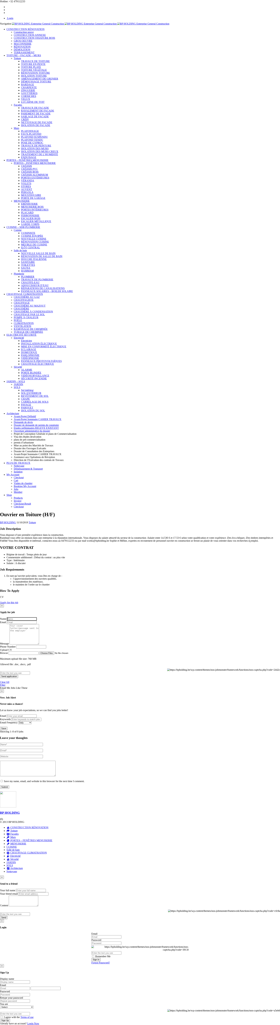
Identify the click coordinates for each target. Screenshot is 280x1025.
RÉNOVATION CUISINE (35, 241)
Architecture (12, 413)
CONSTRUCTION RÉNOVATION (25, 29)
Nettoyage (19, 465)
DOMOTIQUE (29, 352)
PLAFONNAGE (30, 131)
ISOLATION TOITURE (34, 75)
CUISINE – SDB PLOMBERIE (23, 227)
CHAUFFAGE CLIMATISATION (24, 294)
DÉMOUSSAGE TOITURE (36, 81)
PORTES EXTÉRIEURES (35, 177)
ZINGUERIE (28, 90)
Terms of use (27, 1017)
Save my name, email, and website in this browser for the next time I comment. (44, 781)
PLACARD (27, 212)
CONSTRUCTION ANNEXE (30, 35)
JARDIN (18, 384)
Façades (18, 105)
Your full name (7, 890)
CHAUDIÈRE (21, 308)
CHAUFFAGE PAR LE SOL (29, 314)
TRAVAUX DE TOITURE (35, 61)
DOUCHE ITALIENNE (34, 259)
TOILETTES (28, 265)
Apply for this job (9, 602)
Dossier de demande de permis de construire (36, 425)
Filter (2, 685)
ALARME (26, 369)
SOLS (17, 387)
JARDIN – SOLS (15, 381)
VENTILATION (22, 326)
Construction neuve (24, 32)
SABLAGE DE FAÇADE (35, 116)
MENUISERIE (22, 201)
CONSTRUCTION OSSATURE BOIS (34, 38)
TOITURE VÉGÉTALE (34, 70)
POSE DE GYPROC (32, 142)
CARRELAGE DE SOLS (34, 401)
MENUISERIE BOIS (32, 206)
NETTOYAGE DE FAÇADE (36, 122)
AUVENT (26, 189)
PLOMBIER (27, 276)
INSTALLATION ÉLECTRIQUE (39, 343)
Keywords (5, 719)
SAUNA (25, 268)
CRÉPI (25, 119)
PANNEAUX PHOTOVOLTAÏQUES (41, 361)
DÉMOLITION (22, 49)
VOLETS (26, 183)
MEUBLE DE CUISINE (34, 244)
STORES (26, 186)
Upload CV (6, 650)
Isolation (18, 471)
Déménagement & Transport (28, 468)
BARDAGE (27, 84)
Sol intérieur (27, 390)
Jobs (16, 489)
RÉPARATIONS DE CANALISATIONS (43, 288)
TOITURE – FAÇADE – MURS (23, 55)
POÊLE (18, 320)
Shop (9, 495)
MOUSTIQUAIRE (31, 195)
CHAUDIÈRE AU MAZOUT (30, 305)
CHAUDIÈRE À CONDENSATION (33, 311)
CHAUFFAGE (22, 302)
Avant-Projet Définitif (25, 416)
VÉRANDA (27, 180)
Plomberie (19, 273)
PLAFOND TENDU (32, 139)
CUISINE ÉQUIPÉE (32, 235)
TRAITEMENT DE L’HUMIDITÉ (39, 154)
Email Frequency (9, 722)
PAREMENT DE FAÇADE (36, 113)
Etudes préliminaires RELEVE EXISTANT (36, 428)
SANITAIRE (28, 262)
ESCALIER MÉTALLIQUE (36, 221)
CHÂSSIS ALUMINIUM (34, 174)
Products (18, 497)
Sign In (96, 959)
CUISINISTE (28, 233)
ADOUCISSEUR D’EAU (35, 285)
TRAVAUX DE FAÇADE (35, 107)
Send (3, 917)
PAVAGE (26, 404)
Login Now (33, 1023)
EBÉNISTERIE (29, 203)
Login (9, 18)
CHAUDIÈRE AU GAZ (27, 297)
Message (4, 643)
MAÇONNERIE (22, 43)
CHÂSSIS (26, 166)
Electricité (19, 337)
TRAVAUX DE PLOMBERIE (37, 279)
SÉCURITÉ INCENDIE (34, 378)
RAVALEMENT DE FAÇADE (37, 110)
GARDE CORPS (30, 224)
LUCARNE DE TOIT (33, 102)
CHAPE (25, 399)
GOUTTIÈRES (29, 93)
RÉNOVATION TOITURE (35, 72)
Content (4, 905)
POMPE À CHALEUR (26, 317)
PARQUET (27, 407)
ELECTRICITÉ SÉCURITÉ (21, 334)
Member (18, 492)
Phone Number (8, 646)
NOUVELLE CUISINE (33, 238)
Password (96, 940)
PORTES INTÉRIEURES (34, 209)
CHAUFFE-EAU (30, 282)
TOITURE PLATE (31, 67)
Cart (16, 480)
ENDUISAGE (28, 157)
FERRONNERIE (30, 215)
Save (3, 728)
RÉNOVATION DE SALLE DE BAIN (41, 256)
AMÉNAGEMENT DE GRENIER (39, 78)
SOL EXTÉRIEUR (31, 393)
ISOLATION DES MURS (35, 148)
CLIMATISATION (24, 323)
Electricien (26, 340)
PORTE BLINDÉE (31, 372)
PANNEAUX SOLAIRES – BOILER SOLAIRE (47, 291)
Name (3, 618)
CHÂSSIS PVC (29, 169)
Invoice (17, 500)
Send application (9, 676)
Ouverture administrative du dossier (32, 431)
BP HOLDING (10, 812)
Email (3, 622)
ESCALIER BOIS (30, 218)
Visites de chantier (23, 483)
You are (4, 1004)
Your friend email (9, 893)
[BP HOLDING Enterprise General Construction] (90, 23)
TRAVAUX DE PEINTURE (36, 145)
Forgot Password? (100, 962)
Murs (16, 128)
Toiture (17, 58)
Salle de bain (20, 250)
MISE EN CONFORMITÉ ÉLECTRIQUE (43, 346)
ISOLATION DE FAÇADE (35, 125)
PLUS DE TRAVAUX (18, 463)
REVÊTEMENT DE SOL (35, 396)
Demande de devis (23, 422)
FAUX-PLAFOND (31, 134)
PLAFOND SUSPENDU (34, 137)
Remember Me (103, 956)
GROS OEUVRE (23, 40)
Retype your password (11, 997)
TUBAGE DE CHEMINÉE (28, 332)
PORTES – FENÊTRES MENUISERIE (27, 160)
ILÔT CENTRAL (30, 247)
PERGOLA (27, 192)
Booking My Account (25, 486)
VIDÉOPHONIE (30, 358)
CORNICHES (28, 96)
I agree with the (18, 1017)
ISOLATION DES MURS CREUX (39, 151)
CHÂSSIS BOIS (30, 171)
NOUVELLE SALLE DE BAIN (38, 253)
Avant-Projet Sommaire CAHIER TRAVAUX (37, 419)
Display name (7, 978)
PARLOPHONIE (30, 355)
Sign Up (5, 1020)
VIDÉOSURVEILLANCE (35, 375)
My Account (12, 474)
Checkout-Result (22, 503)
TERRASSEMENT (24, 52)
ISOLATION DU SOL (33, 410)
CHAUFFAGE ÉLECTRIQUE (37, 364)
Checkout (19, 477)
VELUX (25, 99)
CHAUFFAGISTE (24, 300)
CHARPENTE (29, 87)
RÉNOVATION (22, 46)
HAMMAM (27, 270)
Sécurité (18, 366)
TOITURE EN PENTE (33, 64)
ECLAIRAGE (28, 349)
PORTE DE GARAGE (33, 198)
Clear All (4, 682)
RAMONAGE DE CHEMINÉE (31, 329)
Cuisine (18, 230)
